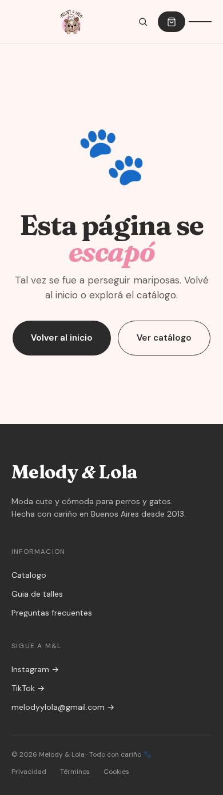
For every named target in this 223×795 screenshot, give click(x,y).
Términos (75, 771)
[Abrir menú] (200, 21)
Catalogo (28, 575)
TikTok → (28, 688)
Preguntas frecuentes (51, 613)
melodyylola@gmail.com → (62, 707)
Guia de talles (37, 594)
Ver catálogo (164, 337)
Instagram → (35, 669)
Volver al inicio (62, 337)
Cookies (116, 771)
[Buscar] (143, 21)
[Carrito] (171, 21)
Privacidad (28, 771)
